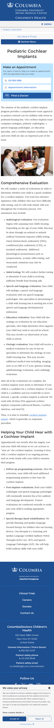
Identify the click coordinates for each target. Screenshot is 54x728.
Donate (26, 606)
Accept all (14, 719)
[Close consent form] (49, 688)
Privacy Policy (26, 724)
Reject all (39, 719)
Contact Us (27, 613)
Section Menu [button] (28, 41)
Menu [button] (48, 24)
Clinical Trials (27, 593)
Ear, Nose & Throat (27, 36)
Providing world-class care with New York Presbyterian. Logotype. (29, 578)
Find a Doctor (19, 95)
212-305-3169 (14, 80)
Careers (27, 599)
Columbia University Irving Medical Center (27, 569)
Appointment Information (22, 87)
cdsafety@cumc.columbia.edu (28, 666)
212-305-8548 (28, 658)
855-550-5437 (28, 650)
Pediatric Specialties (12, 30)
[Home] (27, 10)
